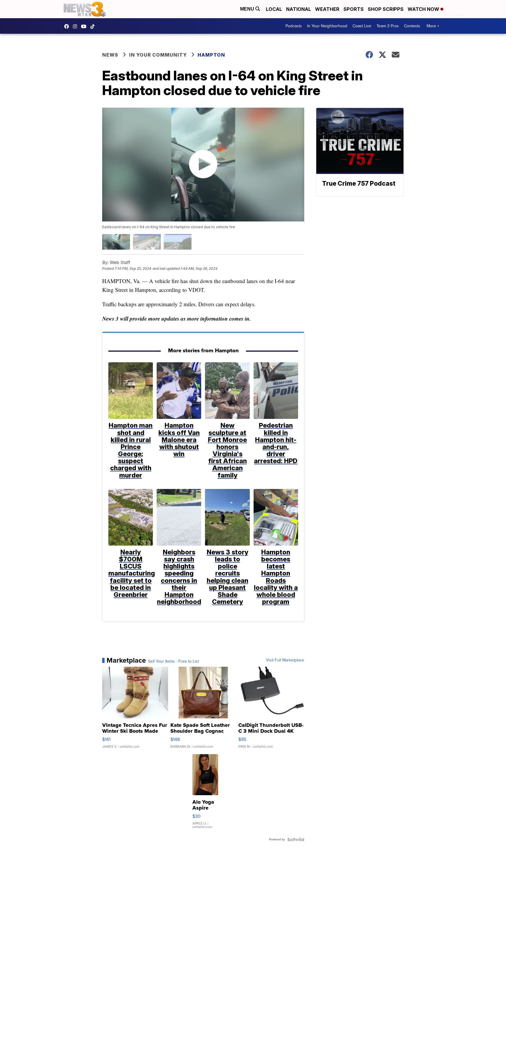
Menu (247, 8)
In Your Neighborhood (327, 26)
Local (274, 9)
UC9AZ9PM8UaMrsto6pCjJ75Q (85, 26)
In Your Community (158, 55)
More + (433, 26)
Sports (353, 9)
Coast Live (362, 26)
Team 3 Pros (388, 26)
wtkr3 (76, 26)
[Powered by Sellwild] (295, 839)
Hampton (211, 55)
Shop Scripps (386, 9)
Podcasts (294, 26)
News (110, 55)
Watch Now (424, 9)
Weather (327, 9)
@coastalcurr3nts (94, 26)
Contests (412, 26)
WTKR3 (68, 26)
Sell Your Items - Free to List (173, 661)
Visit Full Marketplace (285, 660)
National (298, 9)
